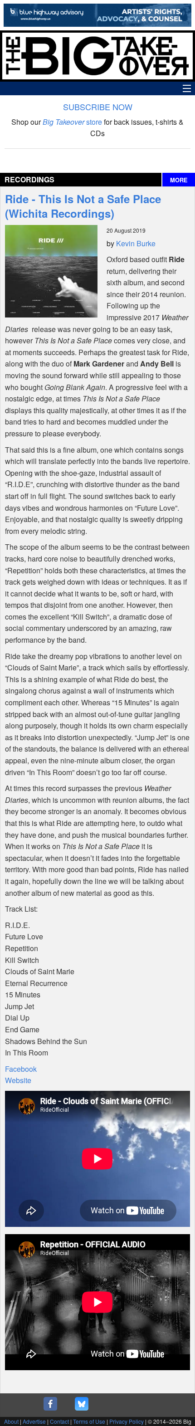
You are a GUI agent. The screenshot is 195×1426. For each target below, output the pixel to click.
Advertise (34, 1421)
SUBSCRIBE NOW (97, 106)
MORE (179, 180)
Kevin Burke (136, 243)
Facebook (21, 1069)
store (72, 122)
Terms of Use (89, 1421)
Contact (59, 1421)
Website (18, 1080)
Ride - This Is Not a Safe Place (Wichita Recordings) (83, 206)
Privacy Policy (126, 1421)
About (11, 1421)
